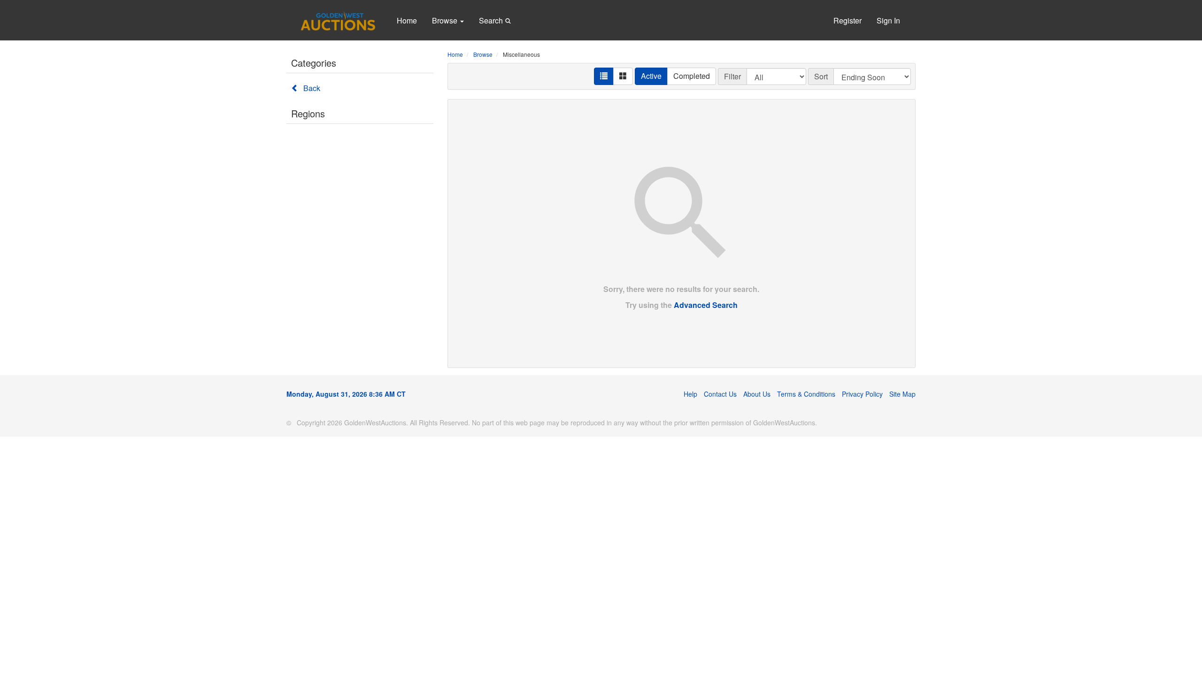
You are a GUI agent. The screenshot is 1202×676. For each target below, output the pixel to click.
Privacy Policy (862, 394)
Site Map (902, 394)
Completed (691, 75)
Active (651, 75)
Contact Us (720, 394)
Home (407, 20)
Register (847, 20)
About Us (757, 394)
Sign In (888, 20)
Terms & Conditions (806, 394)
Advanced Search (706, 305)
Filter (732, 76)
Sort (821, 76)
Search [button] (492, 20)
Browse (445, 20)
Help (690, 394)
